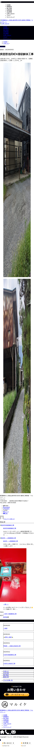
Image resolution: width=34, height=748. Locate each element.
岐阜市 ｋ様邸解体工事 (10, 541)
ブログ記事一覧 (8, 680)
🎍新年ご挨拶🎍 (8, 637)
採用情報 (9, 10)
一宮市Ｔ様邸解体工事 (10, 614)
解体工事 (6, 677)
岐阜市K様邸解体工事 (9, 528)
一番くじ (6, 604)
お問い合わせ (11, 13)
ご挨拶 (5, 628)
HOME (9, 5)
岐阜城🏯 (6, 617)
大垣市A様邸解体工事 (9, 654)
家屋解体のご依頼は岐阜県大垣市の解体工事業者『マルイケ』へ (16, 711)
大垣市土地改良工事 (9, 663)
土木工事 (6, 673)
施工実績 (9, 8)
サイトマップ (11, 17)
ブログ (9, 15)
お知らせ (12, 519)
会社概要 (9, 11)
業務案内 (9, 6)
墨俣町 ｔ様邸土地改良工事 (12, 646)
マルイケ (6, 519)
